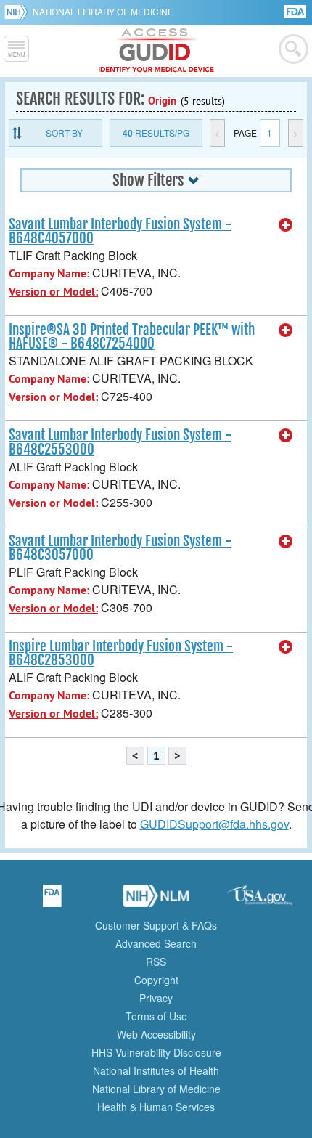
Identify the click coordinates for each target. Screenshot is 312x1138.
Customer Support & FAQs (156, 925)
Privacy (156, 998)
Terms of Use (156, 1016)
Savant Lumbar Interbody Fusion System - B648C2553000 (120, 442)
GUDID (156, 50)
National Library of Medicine (103, 11)
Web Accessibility (156, 1034)
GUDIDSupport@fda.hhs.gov (214, 824)
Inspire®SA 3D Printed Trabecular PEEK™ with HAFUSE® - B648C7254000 (132, 336)
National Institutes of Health (156, 1070)
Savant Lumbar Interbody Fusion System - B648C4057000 (120, 231)
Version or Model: (53, 291)
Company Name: (49, 273)
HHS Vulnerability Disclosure (156, 1052)
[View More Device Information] (286, 225)
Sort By (64, 132)
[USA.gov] (259, 901)
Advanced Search (156, 943)
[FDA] (296, 10)
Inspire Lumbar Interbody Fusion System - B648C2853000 (121, 653)
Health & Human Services (156, 1107)
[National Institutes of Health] (18, 11)
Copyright (156, 979)
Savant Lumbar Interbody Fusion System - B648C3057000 (120, 548)
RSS (156, 961)
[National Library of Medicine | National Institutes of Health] (156, 901)
